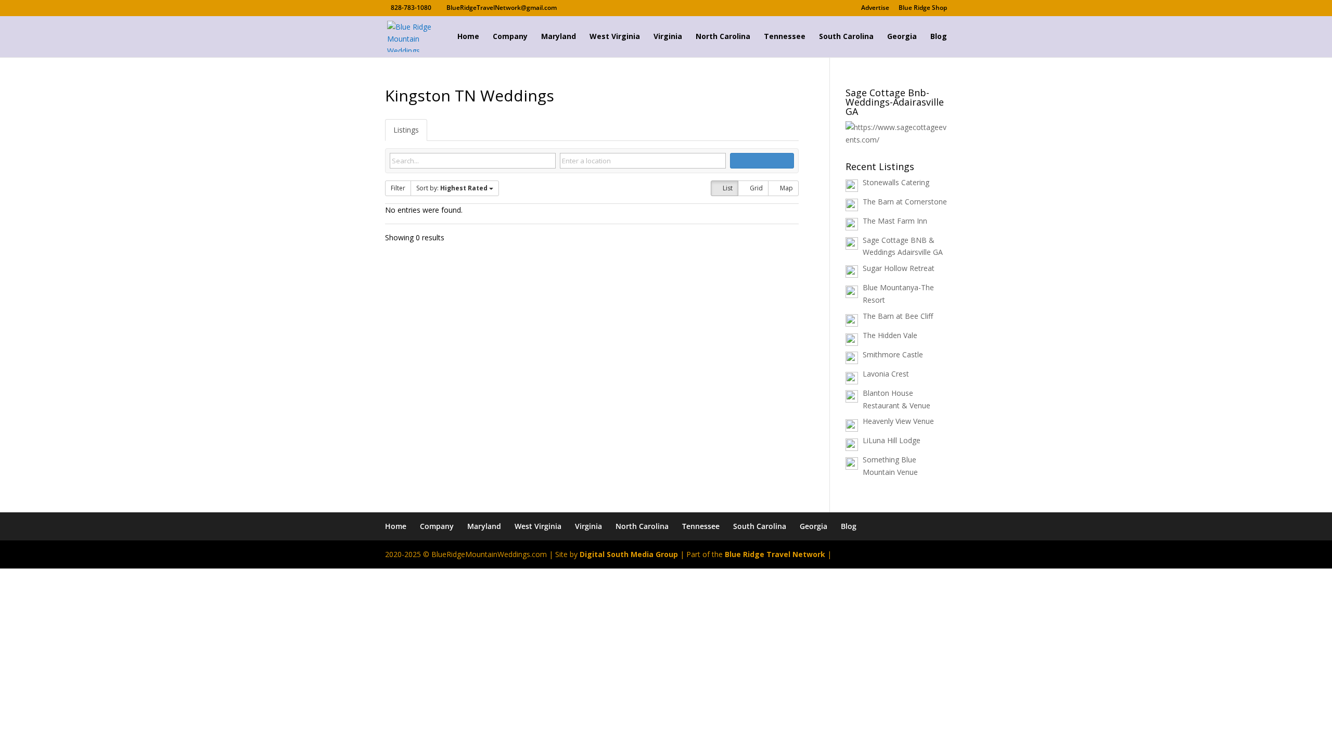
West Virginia (615, 37)
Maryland (558, 37)
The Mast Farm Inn (895, 221)
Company (510, 37)
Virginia (668, 37)
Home (468, 37)
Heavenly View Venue (898, 421)
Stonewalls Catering (896, 182)
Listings (406, 130)
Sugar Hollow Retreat (898, 268)
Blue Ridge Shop (923, 8)
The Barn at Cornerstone (905, 201)
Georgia (902, 37)
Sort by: (452, 188)
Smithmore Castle (893, 354)
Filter (398, 188)
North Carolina (723, 37)
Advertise (875, 8)
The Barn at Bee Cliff (898, 316)
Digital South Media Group (629, 554)
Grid (755, 188)
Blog (938, 37)
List (727, 188)
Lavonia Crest (886, 374)
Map (785, 188)
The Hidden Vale (890, 335)
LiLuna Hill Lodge (891, 440)
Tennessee (784, 37)
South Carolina (846, 37)
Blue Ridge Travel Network (775, 554)
